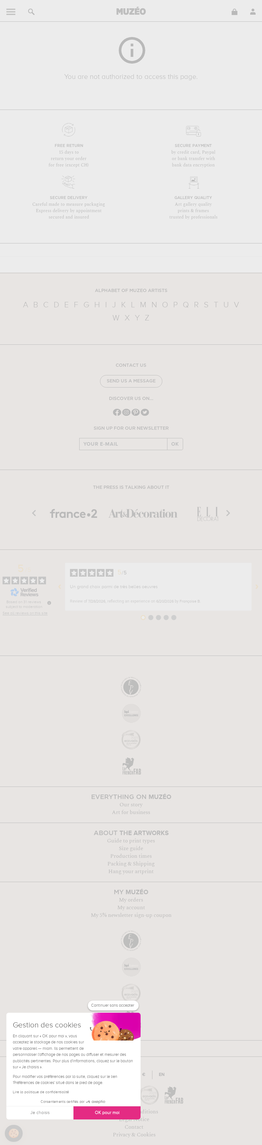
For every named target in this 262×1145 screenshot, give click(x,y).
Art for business (131, 812)
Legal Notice (134, 1119)
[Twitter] (145, 415)
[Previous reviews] (59, 586)
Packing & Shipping (131, 864)
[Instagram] (126, 415)
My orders (131, 900)
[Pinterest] (135, 415)
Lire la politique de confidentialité (41, 1092)
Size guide (131, 848)
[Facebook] (117, 415)
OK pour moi (107, 1112)
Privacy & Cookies (134, 1135)
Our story (131, 805)
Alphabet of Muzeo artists (131, 291)
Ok (175, 444)
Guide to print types (131, 841)
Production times (131, 856)
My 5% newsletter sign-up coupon (131, 915)
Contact (134, 1127)
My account (131, 907)
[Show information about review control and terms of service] (49, 602)
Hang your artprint (131, 871)
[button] (14, 1133)
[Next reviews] (256, 586)
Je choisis (40, 1112)
